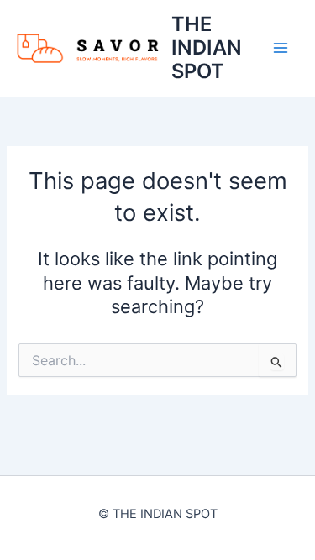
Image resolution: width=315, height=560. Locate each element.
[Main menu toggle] (280, 47)
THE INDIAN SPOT (206, 48)
